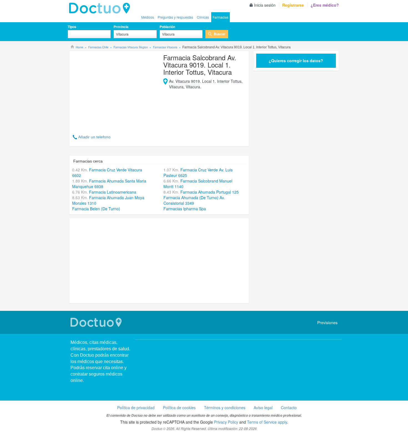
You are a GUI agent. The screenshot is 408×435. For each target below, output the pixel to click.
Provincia (121, 26)
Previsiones (327, 322)
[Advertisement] (114, 89)
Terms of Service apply (267, 422)
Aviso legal (263, 407)
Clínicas (203, 17)
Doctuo (101, 8)
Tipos (72, 26)
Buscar (219, 33)
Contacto (289, 407)
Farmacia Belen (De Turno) (96, 208)
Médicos (147, 17)
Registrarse (293, 5)
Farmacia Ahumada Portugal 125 (209, 192)
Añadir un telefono (94, 137)
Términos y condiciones (224, 407)
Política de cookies (179, 407)
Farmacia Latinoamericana (112, 192)
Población (167, 26)
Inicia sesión (265, 5)
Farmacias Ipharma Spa (184, 208)
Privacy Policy (226, 422)
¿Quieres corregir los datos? (296, 60)
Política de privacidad (136, 407)
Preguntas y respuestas (175, 17)
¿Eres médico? (325, 5)
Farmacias (220, 17)
